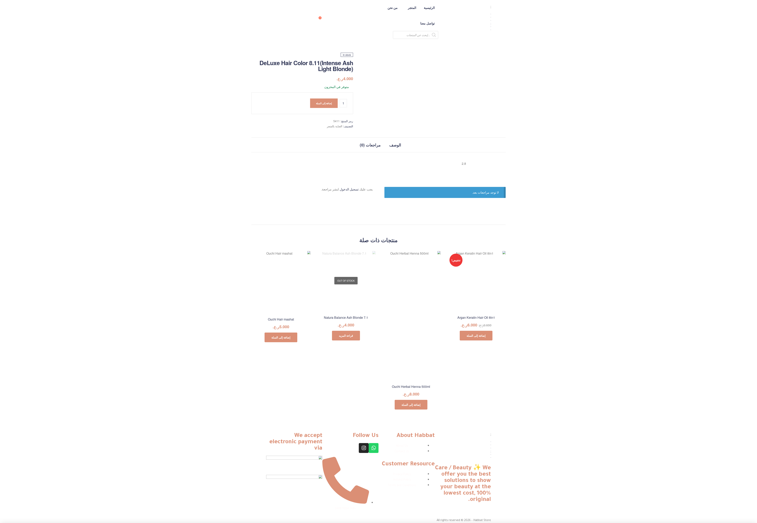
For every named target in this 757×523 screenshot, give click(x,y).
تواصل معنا (427, 23)
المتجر (412, 7)
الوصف (395, 145)
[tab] (395, 145)
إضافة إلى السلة (324, 103)
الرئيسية (429, 7)
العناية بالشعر (334, 126)
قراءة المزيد (346, 335)
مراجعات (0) (370, 145)
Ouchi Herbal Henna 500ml (411, 386)
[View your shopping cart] (323, 19)
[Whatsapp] (373, 448)
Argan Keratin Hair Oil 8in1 (476, 317)
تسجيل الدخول (349, 189)
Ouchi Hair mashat (281, 319)
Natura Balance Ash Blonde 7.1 (346, 317)
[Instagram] (364, 448)
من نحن (393, 7)
